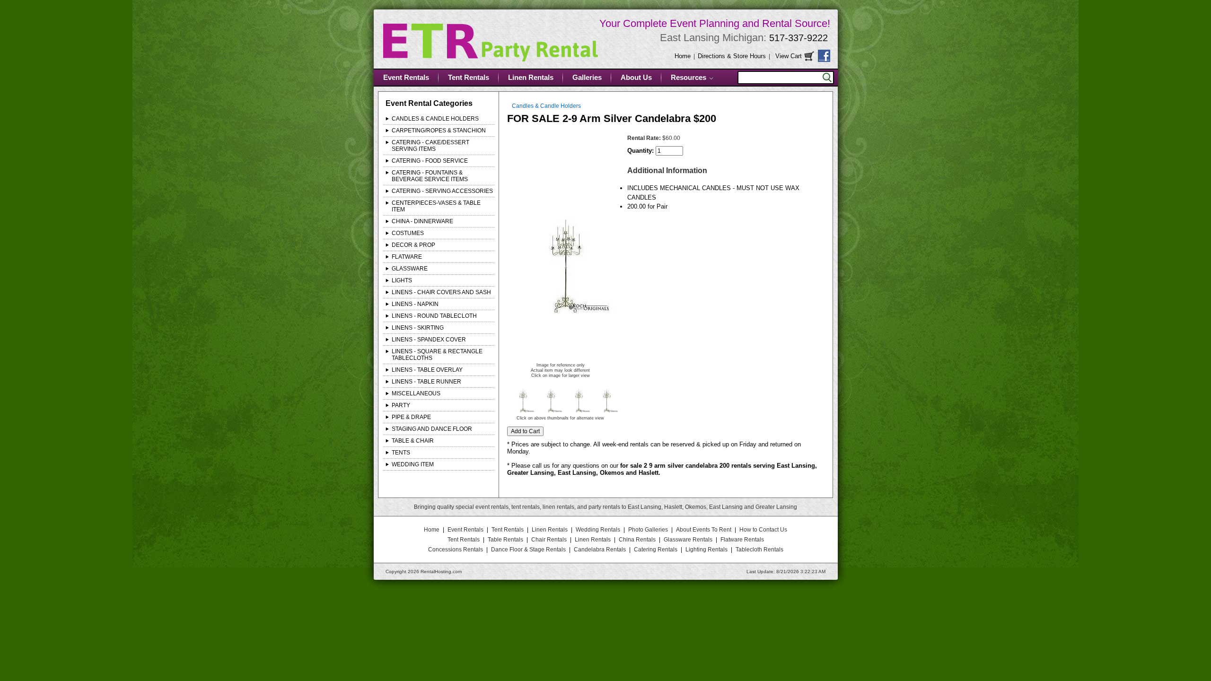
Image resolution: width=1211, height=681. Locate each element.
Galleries (587, 77)
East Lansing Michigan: (744, 38)
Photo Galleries (648, 529)
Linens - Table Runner (426, 381)
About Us (636, 77)
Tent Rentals (468, 77)
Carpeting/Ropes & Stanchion (439, 130)
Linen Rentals (530, 77)
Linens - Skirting (418, 327)
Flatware (407, 256)
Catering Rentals (655, 549)
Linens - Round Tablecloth (434, 316)
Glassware (410, 268)
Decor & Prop (413, 245)
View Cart (788, 56)
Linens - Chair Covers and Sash (441, 292)
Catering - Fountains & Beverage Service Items (430, 176)
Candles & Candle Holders (435, 118)
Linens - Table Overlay (427, 370)
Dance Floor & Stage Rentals (528, 549)
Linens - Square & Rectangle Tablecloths (437, 354)
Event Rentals (406, 77)
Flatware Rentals (742, 539)
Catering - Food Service (430, 160)
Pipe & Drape (411, 417)
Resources (688, 77)
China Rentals (637, 539)
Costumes (408, 233)
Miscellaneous (416, 393)
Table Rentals (505, 539)
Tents (401, 452)
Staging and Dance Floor (432, 429)
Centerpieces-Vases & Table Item (436, 206)
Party (401, 405)
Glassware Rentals (688, 539)
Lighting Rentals (706, 549)
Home (683, 56)
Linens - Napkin (415, 304)
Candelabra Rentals (600, 549)
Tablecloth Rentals (759, 549)
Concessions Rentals (455, 549)
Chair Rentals (549, 539)
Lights (402, 280)
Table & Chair (413, 440)
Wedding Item (413, 464)
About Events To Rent (703, 529)
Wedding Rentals (598, 529)
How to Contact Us (763, 529)
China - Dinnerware (422, 221)
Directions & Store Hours (732, 56)
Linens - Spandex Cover (429, 339)
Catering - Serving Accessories (442, 191)
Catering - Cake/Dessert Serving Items (430, 145)
